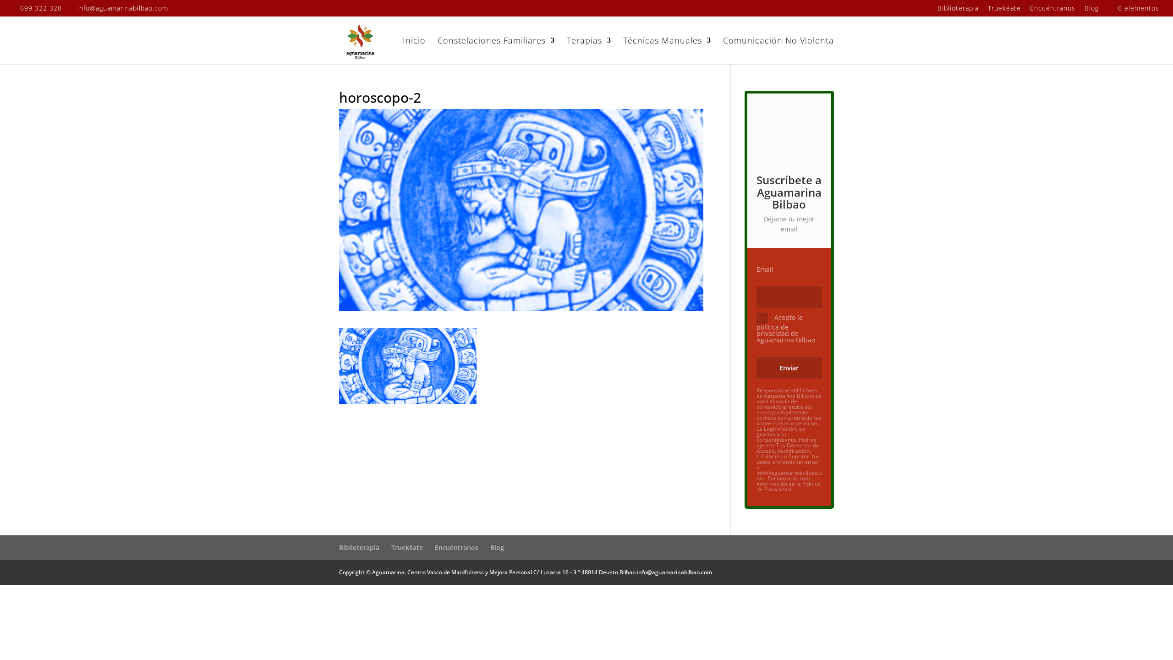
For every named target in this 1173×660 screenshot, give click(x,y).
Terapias (584, 41)
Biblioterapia (958, 8)
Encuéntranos (1052, 8)
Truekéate (1004, 8)
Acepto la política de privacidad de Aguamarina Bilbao (785, 328)
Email (764, 269)
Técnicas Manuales (662, 41)
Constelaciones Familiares (492, 41)
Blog (1092, 8)
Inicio (414, 41)
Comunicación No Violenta (778, 41)
